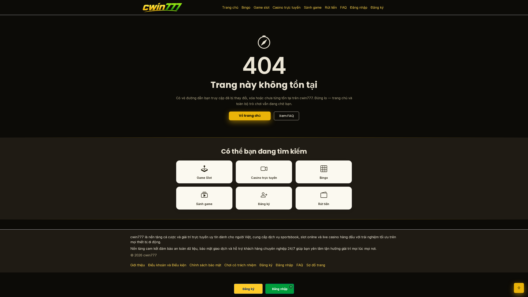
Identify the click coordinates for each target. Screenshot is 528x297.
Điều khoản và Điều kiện (167, 265)
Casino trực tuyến (287, 7)
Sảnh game (313, 7)
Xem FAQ (286, 115)
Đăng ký (377, 7)
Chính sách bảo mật (205, 265)
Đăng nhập (358, 7)
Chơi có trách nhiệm (240, 265)
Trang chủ (230, 7)
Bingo (246, 7)
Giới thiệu (137, 265)
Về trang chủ (250, 115)
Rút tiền (331, 7)
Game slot (261, 7)
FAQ (343, 7)
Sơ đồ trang (315, 265)
